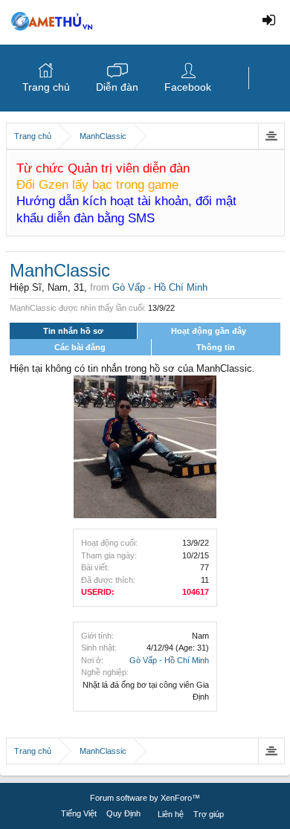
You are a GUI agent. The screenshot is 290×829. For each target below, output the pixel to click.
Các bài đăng (80, 347)
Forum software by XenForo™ (145, 797)
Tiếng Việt (79, 813)
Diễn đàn (117, 87)
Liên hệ (171, 814)
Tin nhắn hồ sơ (73, 330)
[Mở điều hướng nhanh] (271, 136)
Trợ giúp (208, 814)
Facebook (187, 87)
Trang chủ (46, 87)
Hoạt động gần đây (208, 330)
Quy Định (123, 813)
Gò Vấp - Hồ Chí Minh (169, 660)
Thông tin (215, 347)
